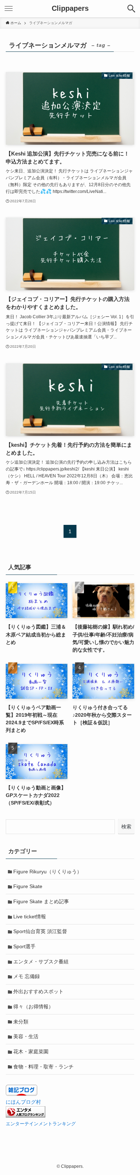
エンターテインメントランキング (41, 1123)
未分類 (20, 1022)
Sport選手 (24, 946)
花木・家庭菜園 (30, 1051)
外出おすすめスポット (38, 991)
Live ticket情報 (29, 916)
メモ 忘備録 (26, 976)
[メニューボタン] (8, 8)
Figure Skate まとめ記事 (41, 901)
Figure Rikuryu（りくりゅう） (47, 871)
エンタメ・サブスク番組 (41, 961)
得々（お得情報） (33, 1006)
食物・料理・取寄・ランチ (43, 1067)
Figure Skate (27, 886)
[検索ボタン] (131, 8)
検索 (126, 826)
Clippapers (70, 8)
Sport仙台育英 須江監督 (40, 931)
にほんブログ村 (23, 1102)
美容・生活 (25, 1036)
